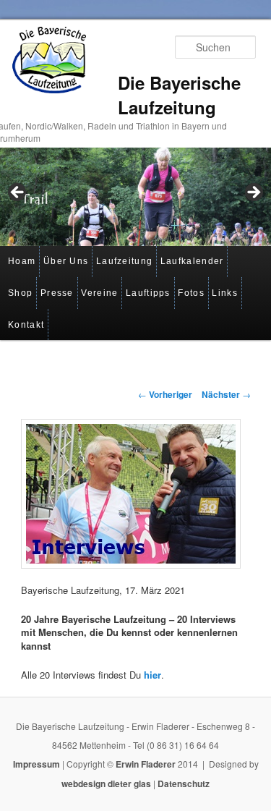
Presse (57, 293)
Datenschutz (184, 783)
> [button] (253, 193)
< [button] (18, 193)
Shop (20, 293)
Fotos (191, 293)
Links (225, 293)
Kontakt (26, 325)
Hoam (21, 261)
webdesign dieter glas (106, 783)
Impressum (36, 763)
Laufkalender (192, 261)
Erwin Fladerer (146, 763)
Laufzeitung (124, 261)
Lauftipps (148, 293)
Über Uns (65, 261)
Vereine (99, 293)
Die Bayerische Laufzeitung (179, 94)
